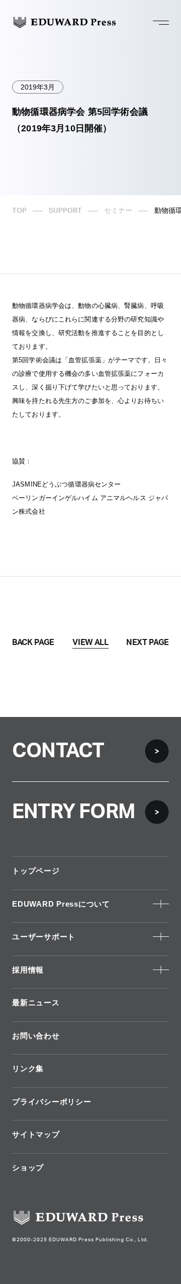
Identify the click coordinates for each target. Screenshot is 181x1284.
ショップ (28, 1167)
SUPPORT (65, 210)
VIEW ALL (90, 642)
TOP (19, 210)
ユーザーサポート (43, 936)
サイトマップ (36, 1134)
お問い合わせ (36, 1035)
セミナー (118, 210)
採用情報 (28, 970)
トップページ (36, 870)
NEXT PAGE (147, 642)
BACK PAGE (33, 642)
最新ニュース (36, 1002)
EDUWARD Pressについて (61, 904)
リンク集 (28, 1068)
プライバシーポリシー (52, 1101)
